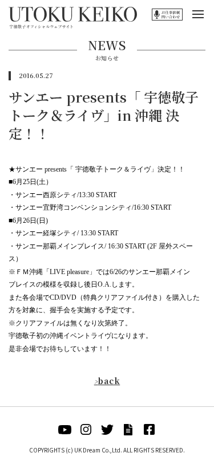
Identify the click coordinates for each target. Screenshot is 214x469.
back (107, 380)
